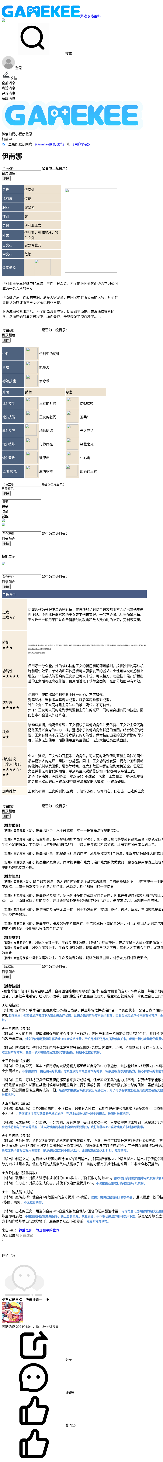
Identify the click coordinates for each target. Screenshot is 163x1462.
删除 (6, 178)
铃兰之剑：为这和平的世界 (38, 1230)
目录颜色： (10, 173)
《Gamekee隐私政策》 (50, 144)
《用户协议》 (81, 144)
